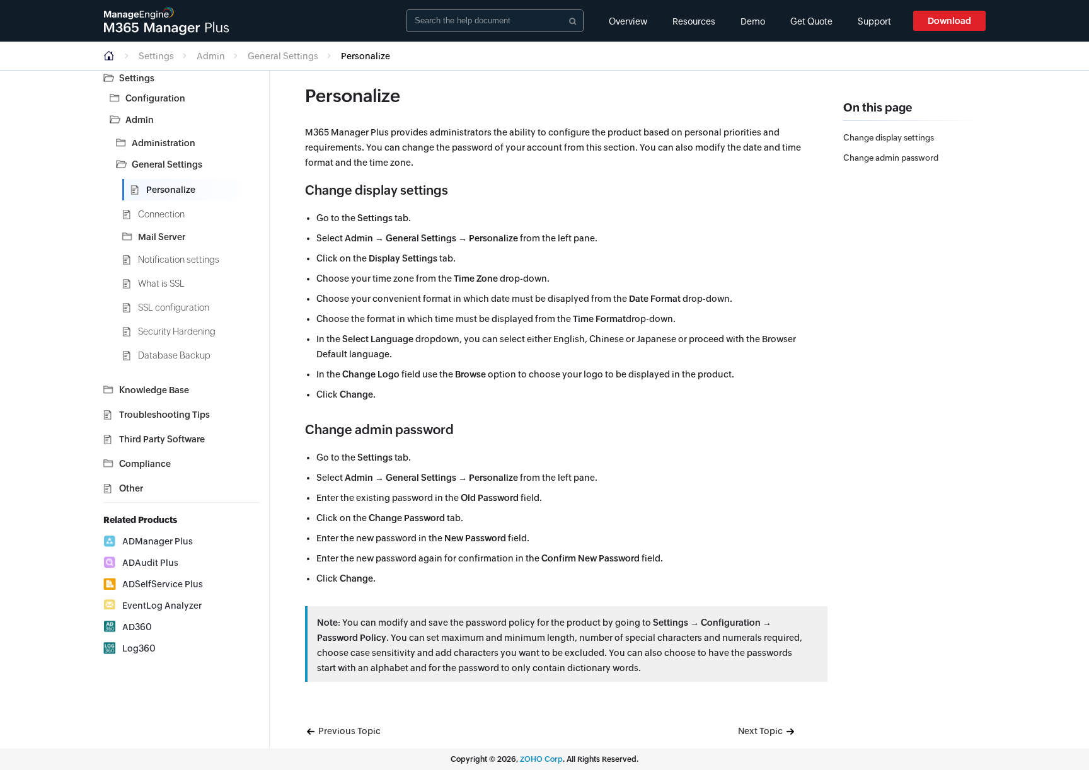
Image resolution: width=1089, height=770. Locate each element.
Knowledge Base (154, 390)
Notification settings (178, 260)
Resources (693, 21)
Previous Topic (348, 731)
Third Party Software (162, 439)
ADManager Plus (157, 541)
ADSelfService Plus (162, 584)
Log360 (139, 648)
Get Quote (811, 21)
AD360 (137, 627)
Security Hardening (177, 331)
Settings (156, 56)
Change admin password (890, 158)
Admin (211, 56)
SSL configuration (173, 307)
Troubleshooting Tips (164, 415)
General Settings (283, 56)
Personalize (170, 190)
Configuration (155, 98)
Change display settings (888, 137)
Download (949, 21)
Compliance (145, 464)
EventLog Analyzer (162, 605)
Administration (163, 143)
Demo (752, 21)
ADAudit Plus (150, 563)
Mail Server (161, 237)
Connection (161, 214)
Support (874, 21)
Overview (628, 21)
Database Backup (174, 355)
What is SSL (161, 284)
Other (131, 488)
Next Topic (761, 731)
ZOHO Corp (541, 759)
